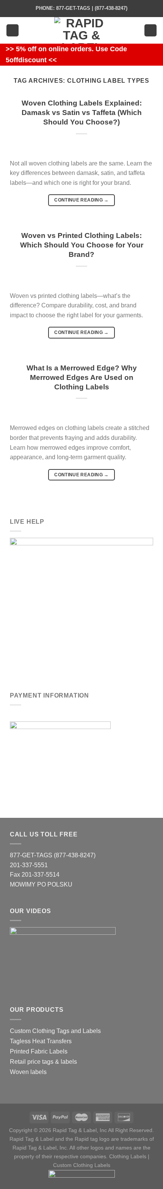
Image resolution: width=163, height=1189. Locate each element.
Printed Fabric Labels (38, 1051)
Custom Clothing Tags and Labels (55, 1031)
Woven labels (28, 1072)
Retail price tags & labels (43, 1061)
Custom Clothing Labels (81, 1165)
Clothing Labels (127, 1156)
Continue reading (81, 200)
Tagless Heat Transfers (41, 1041)
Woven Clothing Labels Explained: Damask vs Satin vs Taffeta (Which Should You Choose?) (82, 112)
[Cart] (150, 30)
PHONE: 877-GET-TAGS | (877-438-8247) (81, 8)
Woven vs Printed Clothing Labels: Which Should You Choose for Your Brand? (81, 245)
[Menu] (12, 30)
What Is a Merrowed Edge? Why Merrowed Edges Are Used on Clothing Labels (82, 377)
